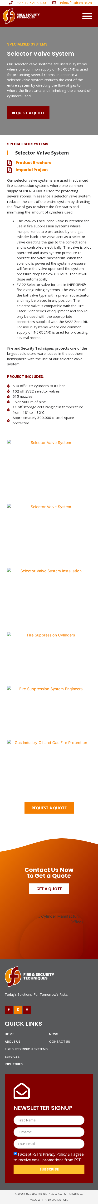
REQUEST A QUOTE (49, 808)
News (53, 1034)
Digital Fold (60, 1200)
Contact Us (59, 1041)
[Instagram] (27, 1010)
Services (12, 1056)
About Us (12, 1041)
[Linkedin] (18, 1010)
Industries (14, 1064)
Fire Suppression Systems (26, 1049)
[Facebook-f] (9, 1010)
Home (9, 1034)
